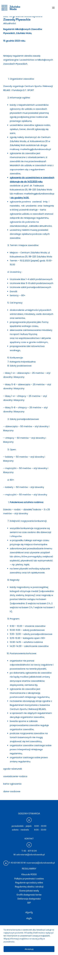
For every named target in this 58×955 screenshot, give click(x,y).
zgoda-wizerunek (12, 768)
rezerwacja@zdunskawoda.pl (40, 863)
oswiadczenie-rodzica (15, 776)
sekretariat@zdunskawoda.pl (30, 854)
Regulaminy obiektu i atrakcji (29, 886)
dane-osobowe (11, 791)
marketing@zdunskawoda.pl (35, 149)
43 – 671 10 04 (30, 851)
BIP (29, 902)
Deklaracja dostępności (29, 898)
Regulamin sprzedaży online (29, 882)
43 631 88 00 (17, 863)
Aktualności (9, 23)
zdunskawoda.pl (18, 225)
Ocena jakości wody (29, 890)
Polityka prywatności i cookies (29, 878)
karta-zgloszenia (12, 783)
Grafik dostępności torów (29, 894)
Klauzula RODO (29, 874)
